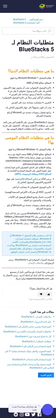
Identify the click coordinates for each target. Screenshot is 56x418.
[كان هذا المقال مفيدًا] (48, 294)
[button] (5, 6)
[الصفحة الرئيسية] (46, 6)
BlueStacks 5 (19, 19)
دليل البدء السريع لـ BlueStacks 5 (36, 321)
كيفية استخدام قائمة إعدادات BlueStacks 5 (31, 359)
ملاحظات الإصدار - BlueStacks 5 (36, 316)
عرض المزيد (46, 375)
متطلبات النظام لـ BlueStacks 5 (36, 341)
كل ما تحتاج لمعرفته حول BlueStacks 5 (33, 336)
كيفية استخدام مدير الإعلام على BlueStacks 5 (30, 346)
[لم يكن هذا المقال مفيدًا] (41, 294)
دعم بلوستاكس (36, 19)
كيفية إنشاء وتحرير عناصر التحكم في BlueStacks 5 (28, 326)
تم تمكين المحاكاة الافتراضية (28, 178)
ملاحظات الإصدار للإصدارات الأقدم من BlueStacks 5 (27, 331)
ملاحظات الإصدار (36, 262)
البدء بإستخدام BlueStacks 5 (26, 22)
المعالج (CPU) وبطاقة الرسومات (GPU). (32, 173)
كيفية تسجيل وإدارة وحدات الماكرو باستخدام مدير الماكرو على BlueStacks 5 (30, 366)
